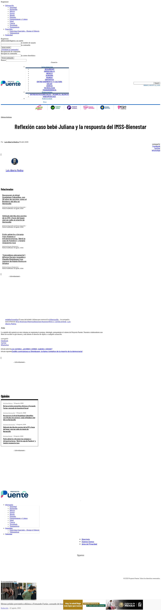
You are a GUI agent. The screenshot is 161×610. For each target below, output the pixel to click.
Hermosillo (13, 9)
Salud (12, 21)
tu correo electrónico (28, 56)
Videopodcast (14, 33)
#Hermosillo (53, 319)
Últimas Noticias (6, 117)
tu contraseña (25, 45)
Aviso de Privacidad (89, 544)
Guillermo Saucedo (19, 207)
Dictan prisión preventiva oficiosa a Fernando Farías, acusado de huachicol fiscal (19, 407)
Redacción (15, 246)
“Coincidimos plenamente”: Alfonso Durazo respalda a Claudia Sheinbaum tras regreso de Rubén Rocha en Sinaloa (14, 259)
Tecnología (13, 25)
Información (9, 5)
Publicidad (9, 35)
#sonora (45, 321)
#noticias (23, 321)
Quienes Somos (88, 541)
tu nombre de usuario (28, 43)
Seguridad (13, 7)
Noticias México (7, 403)
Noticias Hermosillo (8, 207)
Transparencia (14, 27)
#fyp (17, 321)
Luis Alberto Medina (11, 142)
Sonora (12, 13)
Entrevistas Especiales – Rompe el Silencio (24, 31)
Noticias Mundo (6, 246)
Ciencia (12, 23)
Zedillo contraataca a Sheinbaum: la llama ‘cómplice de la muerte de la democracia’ (47, 351)
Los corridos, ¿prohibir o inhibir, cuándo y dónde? (31, 349)
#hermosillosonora (34, 321)
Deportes (13, 17)
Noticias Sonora (7, 267)
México (12, 11)
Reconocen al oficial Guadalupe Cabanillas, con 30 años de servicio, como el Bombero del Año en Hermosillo (14, 199)
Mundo (12, 15)
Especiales (8, 29)
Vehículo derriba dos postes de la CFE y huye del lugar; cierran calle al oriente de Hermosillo (14, 219)
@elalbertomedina (11, 319)
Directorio (86, 539)
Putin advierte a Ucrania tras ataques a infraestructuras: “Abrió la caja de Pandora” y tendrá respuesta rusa (13, 238)
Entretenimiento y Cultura (18, 19)
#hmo (50, 321)
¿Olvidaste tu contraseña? (10, 49)
